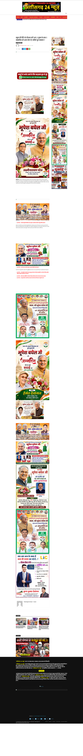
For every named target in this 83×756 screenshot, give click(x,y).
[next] (65, 19)
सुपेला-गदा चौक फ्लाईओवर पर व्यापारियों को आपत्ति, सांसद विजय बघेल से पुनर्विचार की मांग (21, 627)
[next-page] (18, 632)
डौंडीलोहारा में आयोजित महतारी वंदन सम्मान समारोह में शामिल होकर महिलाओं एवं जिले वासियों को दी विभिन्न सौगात (32, 627)
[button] (66, 13)
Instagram (38, 718)
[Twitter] (25, 49)
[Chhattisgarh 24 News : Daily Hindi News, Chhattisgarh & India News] (41, 7)
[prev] (64, 19)
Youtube (52, 718)
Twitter (47, 718)
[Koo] (41, 718)
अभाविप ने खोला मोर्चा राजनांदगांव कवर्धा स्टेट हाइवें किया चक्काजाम (33, 19)
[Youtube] (49, 718)
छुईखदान (29, 269)
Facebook (32, 718)
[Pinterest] (27, 49)
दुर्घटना (21, 42)
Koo (43, 718)
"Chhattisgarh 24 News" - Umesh (24, 45)
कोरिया (40, 624)
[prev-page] (16, 632)
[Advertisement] (41, 27)
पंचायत (28, 179)
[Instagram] (35, 718)
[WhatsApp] (29, 49)
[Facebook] (23, 49)
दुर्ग (19, 42)
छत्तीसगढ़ (17, 42)
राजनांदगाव (28, 225)
